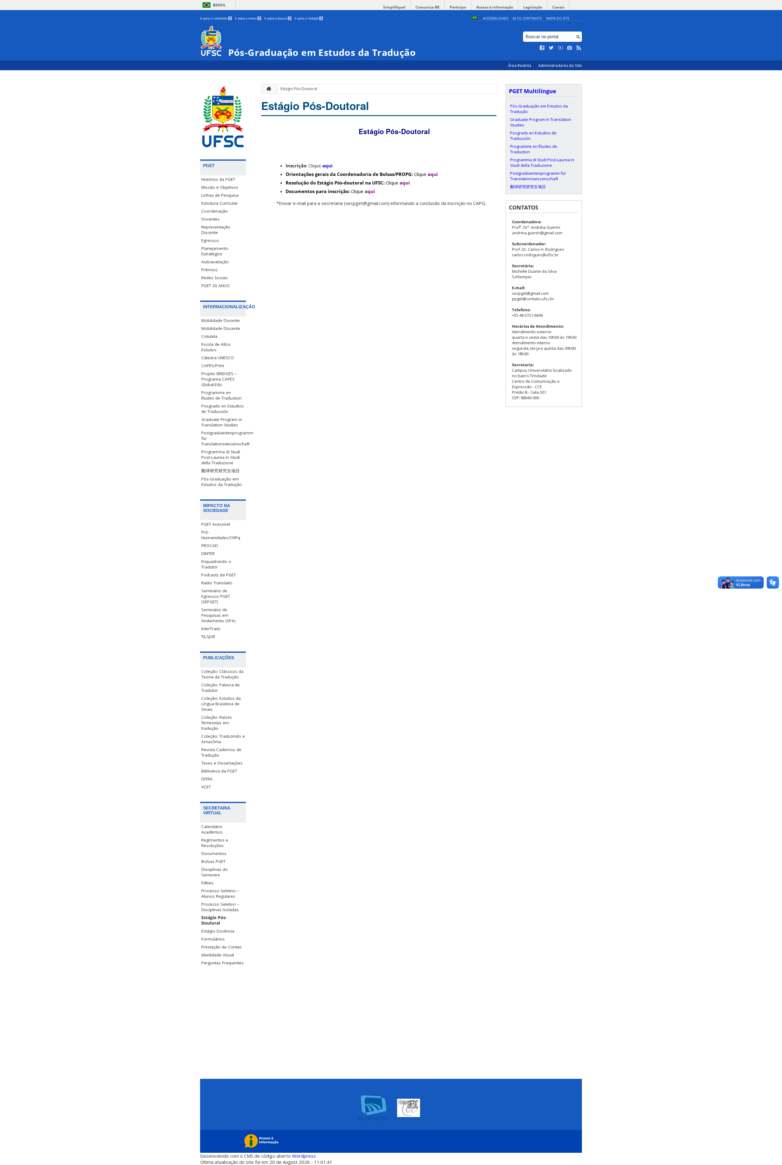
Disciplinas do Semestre (214, 872)
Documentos (213, 853)
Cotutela (209, 336)
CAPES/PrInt (212, 365)
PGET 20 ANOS (215, 285)
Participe (458, 7)
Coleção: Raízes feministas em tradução (216, 722)
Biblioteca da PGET (219, 771)
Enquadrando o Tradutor (216, 564)
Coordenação (214, 211)
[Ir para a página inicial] (267, 89)
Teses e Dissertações (222, 763)
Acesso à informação (494, 7)
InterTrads (211, 628)
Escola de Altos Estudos (216, 346)
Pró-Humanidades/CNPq (220, 534)
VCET (206, 787)
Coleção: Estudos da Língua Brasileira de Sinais (221, 704)
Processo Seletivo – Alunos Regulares (220, 893)
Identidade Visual (217, 955)
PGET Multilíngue (532, 91)
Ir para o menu (247, 18)
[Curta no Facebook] (542, 48)
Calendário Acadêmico (212, 829)
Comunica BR (427, 7)
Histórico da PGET (218, 179)
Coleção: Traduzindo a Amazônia (223, 738)
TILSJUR (208, 636)
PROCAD (209, 545)
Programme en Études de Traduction (221, 395)
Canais (558, 7)
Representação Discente (215, 229)
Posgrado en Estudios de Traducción (222, 408)
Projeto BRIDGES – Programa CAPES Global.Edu (219, 379)
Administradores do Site (560, 65)
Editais (207, 883)
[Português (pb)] (474, 18)
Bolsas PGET (213, 861)
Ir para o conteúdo (215, 18)
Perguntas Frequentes (222, 963)
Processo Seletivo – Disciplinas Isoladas (220, 906)
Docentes (210, 219)
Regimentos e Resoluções (214, 842)
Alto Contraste (527, 18)
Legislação (532, 7)
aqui (327, 166)
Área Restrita (520, 65)
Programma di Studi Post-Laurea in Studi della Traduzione (220, 457)
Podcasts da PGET (218, 575)
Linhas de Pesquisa (220, 195)
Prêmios (209, 269)
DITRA (207, 779)
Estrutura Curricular (219, 203)
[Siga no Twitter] (551, 48)
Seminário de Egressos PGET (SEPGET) (215, 596)
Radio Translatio (216, 583)
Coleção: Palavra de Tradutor (220, 687)
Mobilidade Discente (220, 328)
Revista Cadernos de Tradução (221, 752)
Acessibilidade (495, 18)
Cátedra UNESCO (217, 357)
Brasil (219, 5)
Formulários (213, 939)
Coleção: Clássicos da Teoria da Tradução (222, 674)
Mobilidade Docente (220, 320)
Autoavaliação (215, 262)
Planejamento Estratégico (214, 251)
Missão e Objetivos (219, 187)
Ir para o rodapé (308, 18)
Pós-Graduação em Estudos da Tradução (221, 481)
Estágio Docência (217, 931)
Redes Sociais (214, 277)
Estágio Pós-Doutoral (214, 920)
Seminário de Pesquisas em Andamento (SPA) (218, 615)
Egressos (210, 240)
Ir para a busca (277, 18)
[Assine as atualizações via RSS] (578, 48)
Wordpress (304, 1156)
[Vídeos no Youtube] (560, 48)
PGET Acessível (215, 524)
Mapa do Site (557, 18)
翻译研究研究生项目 (220, 470)
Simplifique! (394, 7)
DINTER (208, 553)
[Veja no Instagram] (569, 48)
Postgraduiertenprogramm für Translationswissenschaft (223, 438)
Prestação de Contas (221, 947)
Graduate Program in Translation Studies (221, 422)
